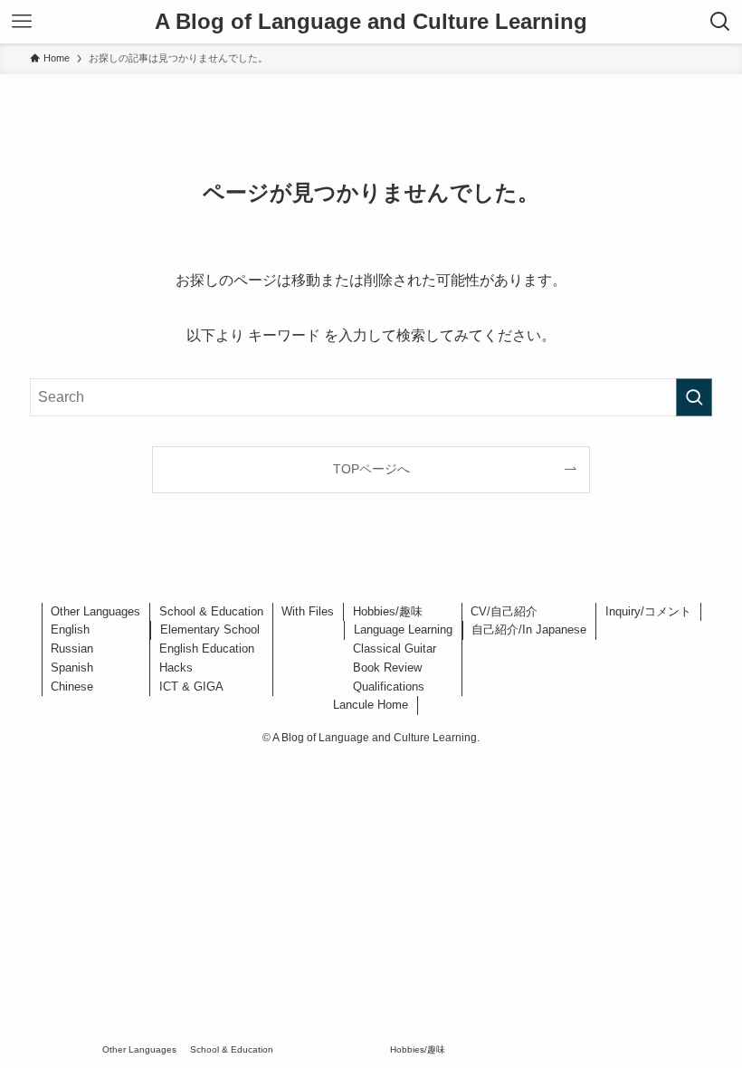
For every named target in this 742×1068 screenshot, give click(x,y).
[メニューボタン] (21, 21)
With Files (307, 611)
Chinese (72, 686)
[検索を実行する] (694, 397)
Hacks (176, 667)
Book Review (387, 667)
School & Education (211, 611)
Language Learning (403, 629)
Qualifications (388, 686)
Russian (72, 648)
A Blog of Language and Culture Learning (371, 22)
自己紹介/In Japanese (528, 629)
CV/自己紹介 (504, 611)
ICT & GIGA (191, 686)
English (70, 629)
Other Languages (95, 611)
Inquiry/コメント (648, 611)
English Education (206, 648)
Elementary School (210, 629)
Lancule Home (370, 704)
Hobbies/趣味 (388, 611)
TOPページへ (371, 469)
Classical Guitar (394, 648)
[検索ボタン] (720, 21)
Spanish (72, 667)
